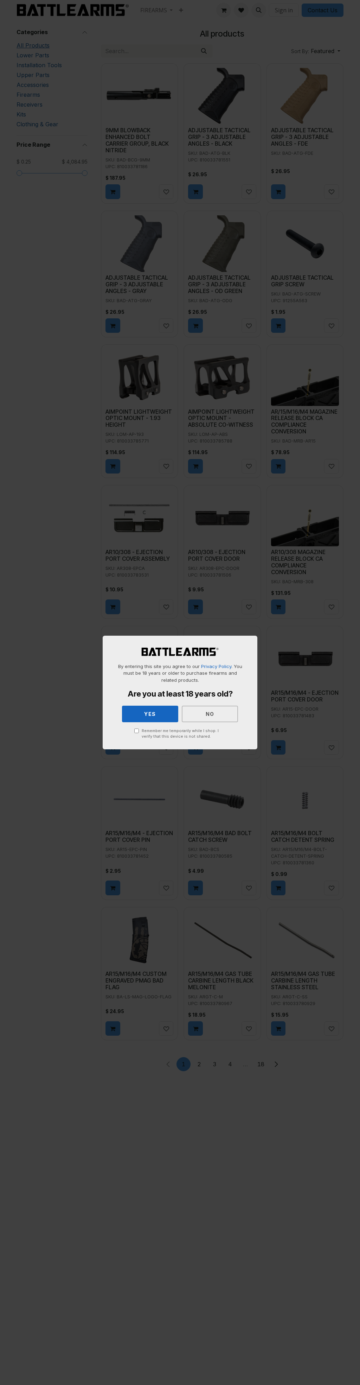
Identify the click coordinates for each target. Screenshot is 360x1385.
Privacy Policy (216, 666)
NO (210, 714)
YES (150, 714)
